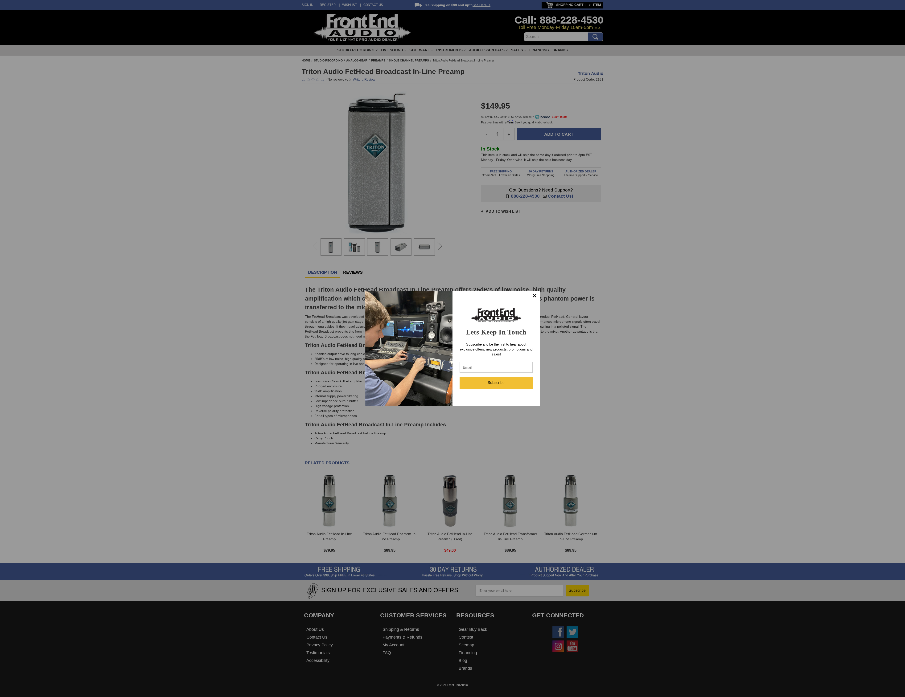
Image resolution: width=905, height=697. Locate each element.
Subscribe (496, 383)
